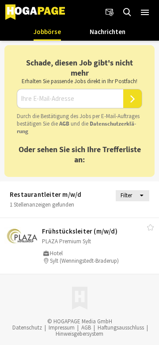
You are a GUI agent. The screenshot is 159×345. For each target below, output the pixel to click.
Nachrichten (107, 31)
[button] (145, 12)
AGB (64, 123)
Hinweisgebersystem (79, 333)
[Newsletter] (109, 12)
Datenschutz (27, 327)
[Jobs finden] (127, 12)
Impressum (62, 327)
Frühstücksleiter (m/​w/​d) (79, 231)
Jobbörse (47, 31)
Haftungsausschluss (121, 327)
